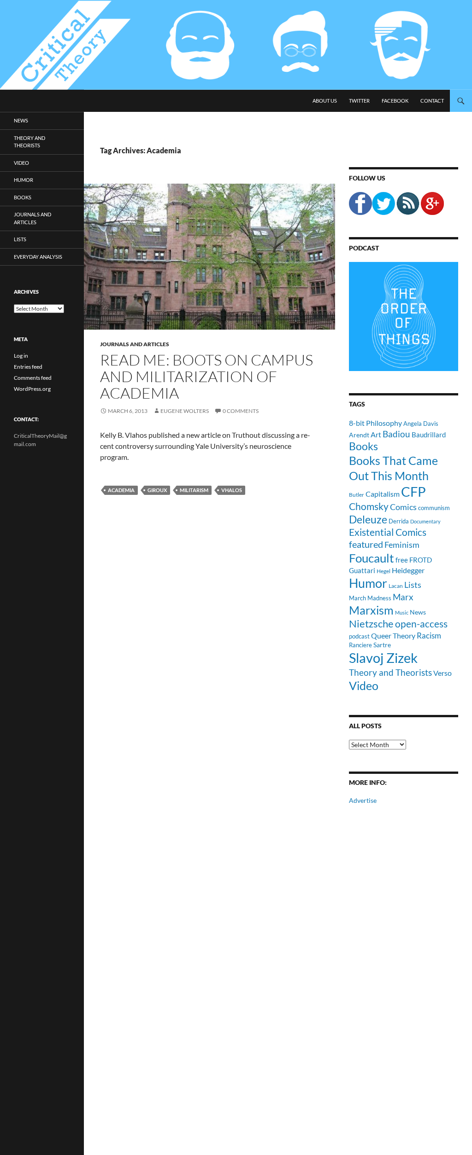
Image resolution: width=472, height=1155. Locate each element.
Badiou (396, 434)
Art (376, 434)
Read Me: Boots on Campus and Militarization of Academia (206, 376)
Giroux (157, 490)
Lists (412, 585)
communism (434, 507)
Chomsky (369, 506)
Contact (432, 101)
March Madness (370, 598)
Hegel (383, 571)
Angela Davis (420, 423)
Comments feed (33, 377)
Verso (442, 672)
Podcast (364, 248)
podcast (359, 636)
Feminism (401, 545)
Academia (121, 490)
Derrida (399, 521)
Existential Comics (387, 532)
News (418, 612)
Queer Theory (393, 635)
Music (401, 612)
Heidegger (408, 570)
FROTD (420, 560)
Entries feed (28, 366)
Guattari (362, 570)
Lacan (396, 585)
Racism (429, 635)
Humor (368, 583)
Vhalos (231, 490)
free (401, 560)
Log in (21, 355)
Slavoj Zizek (383, 658)
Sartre (382, 645)
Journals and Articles (134, 344)
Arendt (359, 435)
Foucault (371, 558)
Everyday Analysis (38, 257)
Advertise (363, 800)
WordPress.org (32, 388)
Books (363, 446)
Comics (403, 507)
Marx (403, 597)
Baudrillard (429, 434)
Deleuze (368, 519)
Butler (356, 494)
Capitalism (383, 493)
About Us (325, 101)
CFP (413, 491)
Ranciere (360, 645)
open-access (421, 623)
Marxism (371, 610)
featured (366, 544)
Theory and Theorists (390, 672)
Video (363, 685)
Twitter (359, 101)
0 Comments (241, 410)
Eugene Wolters (184, 410)
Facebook (395, 101)
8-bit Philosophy (375, 422)
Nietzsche (371, 623)
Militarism (194, 490)
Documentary (425, 521)
